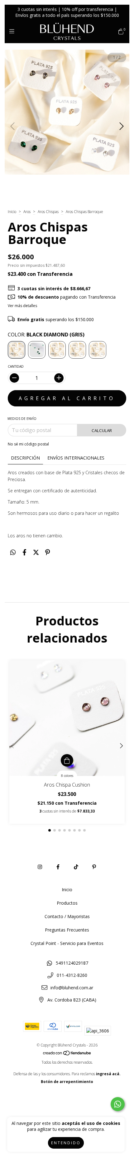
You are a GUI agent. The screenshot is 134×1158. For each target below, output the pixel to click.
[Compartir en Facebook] (24, 552)
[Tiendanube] (67, 1054)
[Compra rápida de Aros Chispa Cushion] (67, 760)
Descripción (25, 458)
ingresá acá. (108, 1073)
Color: (46, 334)
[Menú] (13, 31)
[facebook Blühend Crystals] (58, 867)
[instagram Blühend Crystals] (39, 867)
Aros (27, 211)
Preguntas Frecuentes (67, 930)
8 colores (67, 775)
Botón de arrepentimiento (67, 1081)
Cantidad (16, 366)
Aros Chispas (48, 211)
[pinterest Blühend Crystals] (94, 867)
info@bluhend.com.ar (71, 988)
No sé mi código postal (28, 444)
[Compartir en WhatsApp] (13, 552)
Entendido (66, 1143)
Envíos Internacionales (75, 458)
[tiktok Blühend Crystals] (76, 867)
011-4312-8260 (72, 975)
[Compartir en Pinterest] (47, 552)
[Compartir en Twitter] (36, 552)
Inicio (12, 211)
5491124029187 (72, 963)
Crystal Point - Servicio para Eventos (67, 943)
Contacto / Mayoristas (67, 916)
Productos (67, 903)
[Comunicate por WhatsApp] (118, 1104)
